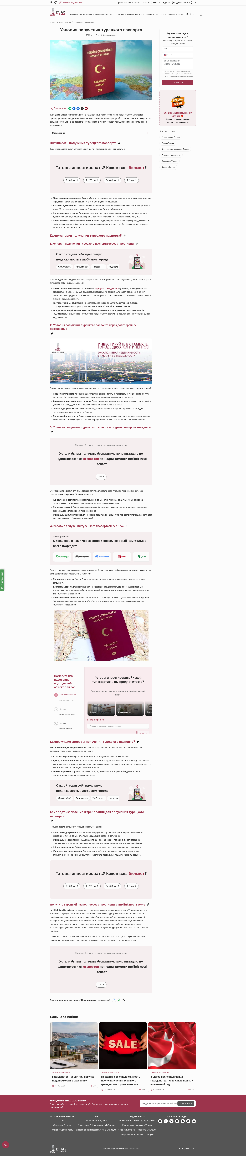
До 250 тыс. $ (91, 180)
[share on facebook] (73, 108)
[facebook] (166, 1121)
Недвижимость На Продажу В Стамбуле (137, 1129)
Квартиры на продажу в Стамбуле (137, 1134)
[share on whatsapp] (69, 108)
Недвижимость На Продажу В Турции (137, 1120)
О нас (62, 1120)
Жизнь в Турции (168, 167)
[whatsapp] (183, 1121)
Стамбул (64, 266)
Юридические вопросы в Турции (175, 149)
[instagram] (177, 1121)
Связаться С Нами (62, 1125)
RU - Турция (184, 1148)
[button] (166, 55)
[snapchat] (194, 1121)
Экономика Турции (169, 161)
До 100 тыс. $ (72, 180)
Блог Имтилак (65, 22)
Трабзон (98, 266)
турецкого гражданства (107, 288)
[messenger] (188, 1121)
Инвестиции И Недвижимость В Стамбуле (96, 1129)
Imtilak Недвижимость (62, 1129)
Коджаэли (115, 266)
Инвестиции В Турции (96, 1120)
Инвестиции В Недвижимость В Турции (96, 1125)
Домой (52, 22)
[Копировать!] (119, 143)
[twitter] (171, 1121)
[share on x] (82, 108)
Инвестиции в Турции (171, 137)
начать (101, 476)
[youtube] (160, 1121)
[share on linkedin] (78, 108)
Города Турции (168, 143)
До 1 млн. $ (131, 180)
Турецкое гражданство (84, 22)
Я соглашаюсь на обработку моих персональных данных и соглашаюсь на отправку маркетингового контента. (179, 73)
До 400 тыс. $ (112, 180)
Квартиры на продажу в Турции (137, 1125)
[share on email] (86, 108)
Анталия (82, 266)
